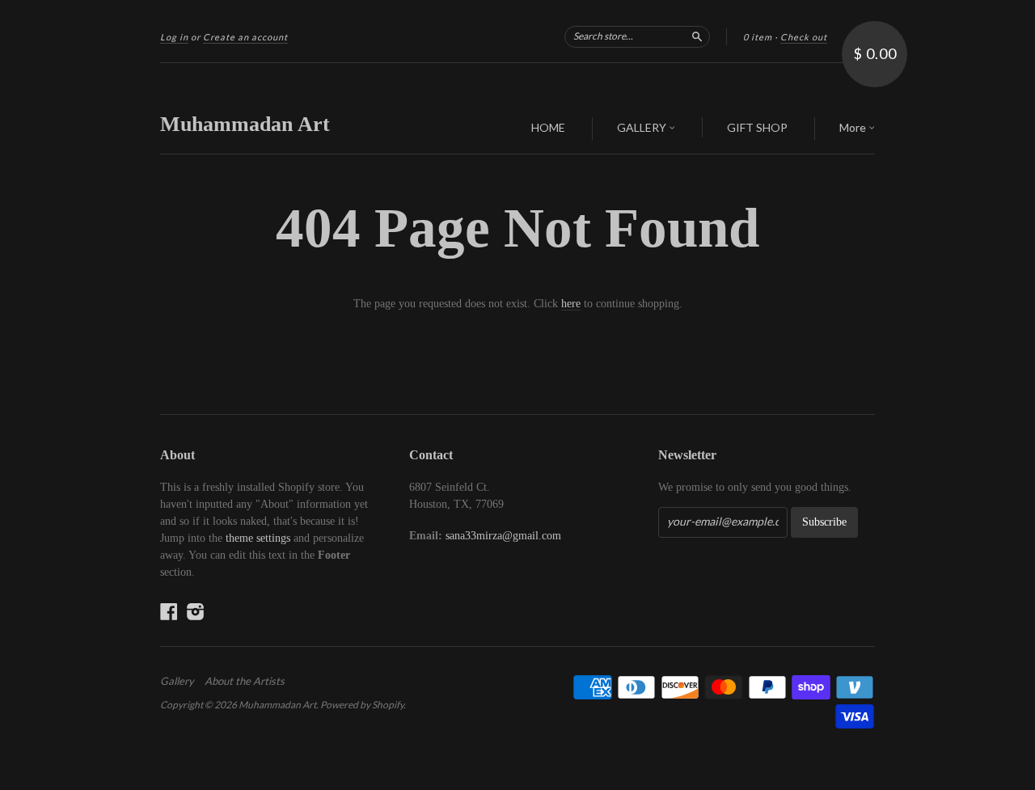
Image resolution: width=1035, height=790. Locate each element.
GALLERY (643, 127)
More (853, 127)
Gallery (177, 680)
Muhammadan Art (245, 124)
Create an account (245, 37)
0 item (757, 37)
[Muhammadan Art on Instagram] (196, 612)
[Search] (697, 36)
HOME (548, 127)
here (571, 304)
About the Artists (245, 680)
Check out (803, 37)
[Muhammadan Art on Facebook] (169, 612)
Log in (174, 37)
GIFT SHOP (757, 127)
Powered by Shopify (361, 705)
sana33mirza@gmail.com (503, 536)
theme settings (258, 538)
